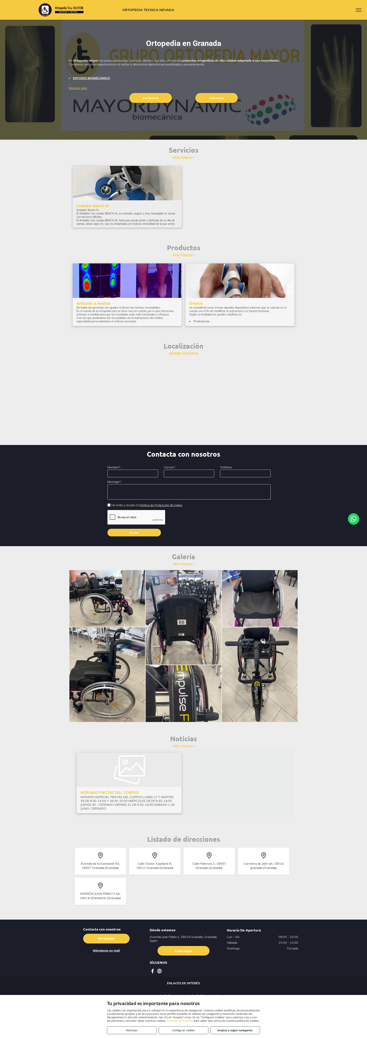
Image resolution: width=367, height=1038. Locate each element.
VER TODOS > (183, 157)
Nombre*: (114, 467)
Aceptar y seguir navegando (235, 1030)
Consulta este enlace (180, 1021)
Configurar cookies (183, 1030)
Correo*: (169, 467)
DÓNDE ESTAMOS (183, 353)
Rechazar (132, 1030)
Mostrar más (78, 88)
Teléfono (226, 467)
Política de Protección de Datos (160, 505)
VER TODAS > (184, 746)
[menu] (359, 10)
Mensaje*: (114, 482)
